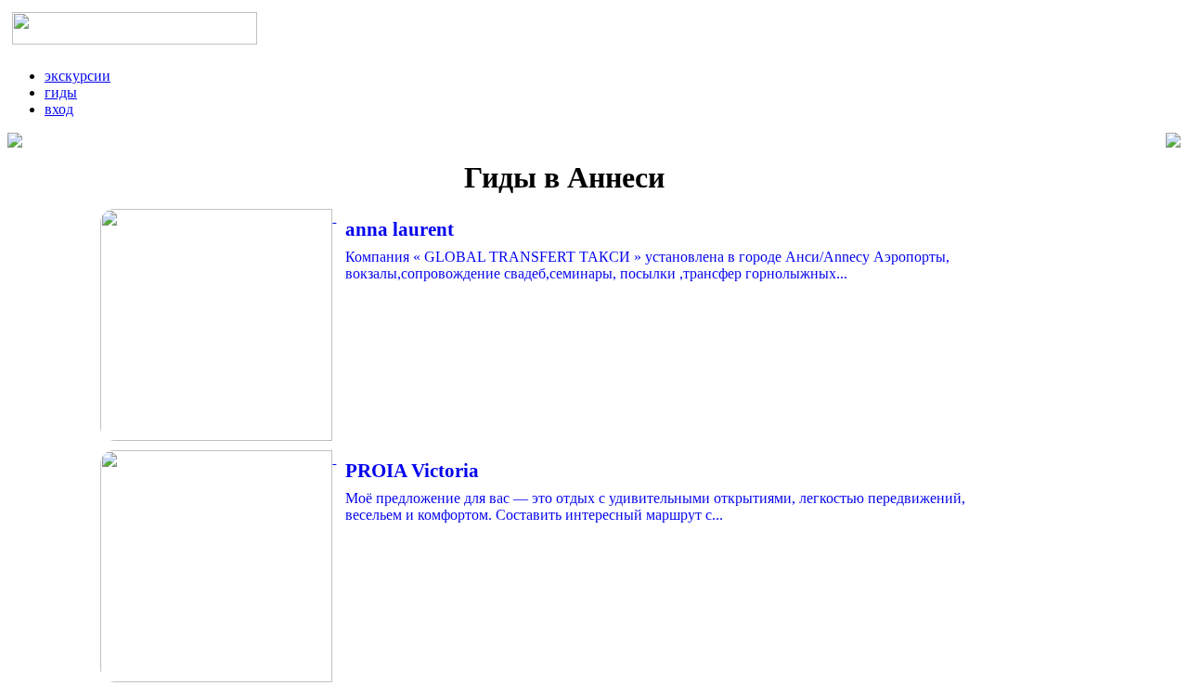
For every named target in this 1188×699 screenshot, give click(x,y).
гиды (61, 92)
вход (59, 109)
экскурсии (77, 76)
